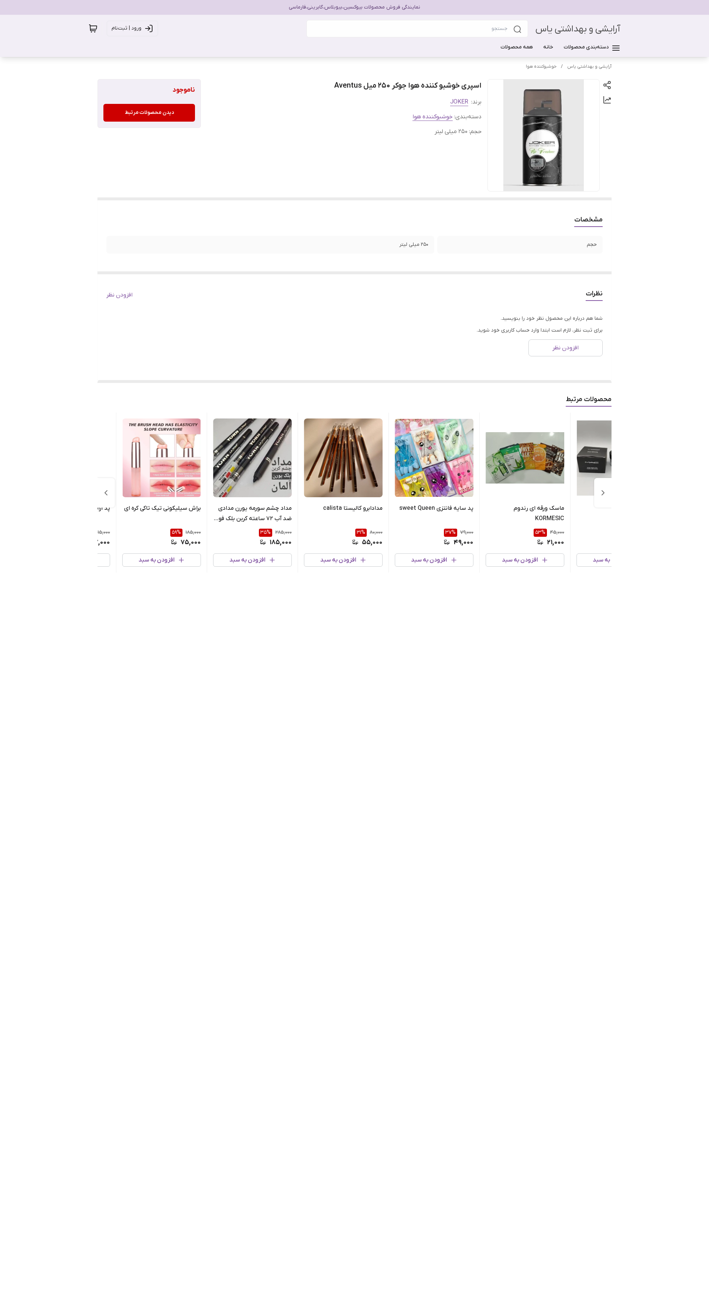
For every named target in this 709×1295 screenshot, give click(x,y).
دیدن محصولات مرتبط (149, 112)
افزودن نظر (119, 295)
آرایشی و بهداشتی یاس (577, 29)
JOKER (459, 102)
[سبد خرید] (93, 28)
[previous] (603, 493)
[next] (106, 493)
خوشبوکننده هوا (541, 67)
